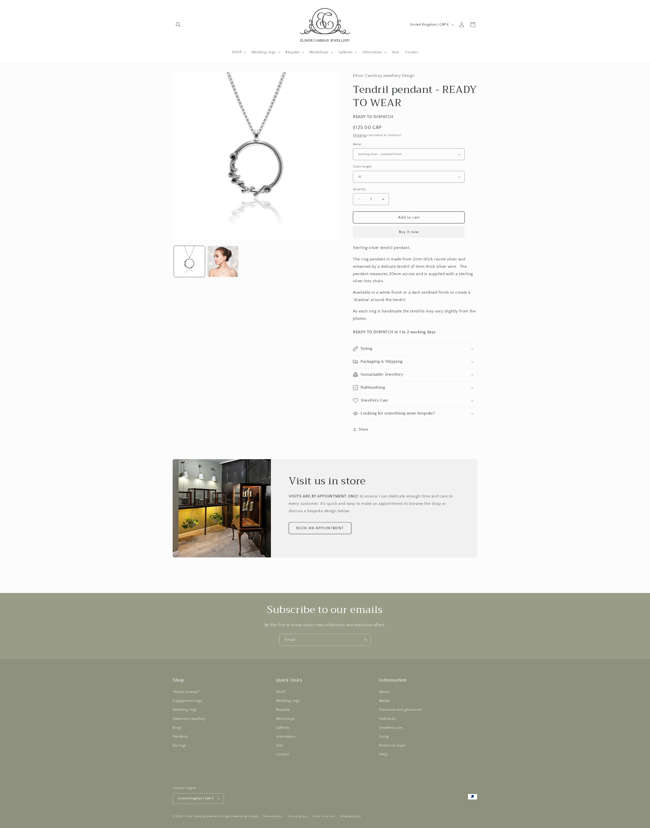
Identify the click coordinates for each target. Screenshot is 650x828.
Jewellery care (390, 728)
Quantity (359, 189)
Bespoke (283, 710)
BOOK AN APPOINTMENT (320, 528)
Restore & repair (392, 745)
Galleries (283, 728)
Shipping (359, 135)
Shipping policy (350, 816)
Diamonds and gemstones (400, 710)
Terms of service (323, 816)
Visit (279, 745)
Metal (357, 144)
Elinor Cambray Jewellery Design (207, 816)
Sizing (384, 737)
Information (286, 737)
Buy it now (409, 232)
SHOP (281, 692)
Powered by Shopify (245, 816)
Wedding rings (185, 710)
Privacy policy (297, 816)
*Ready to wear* (186, 692)
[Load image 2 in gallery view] (222, 261)
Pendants (180, 737)
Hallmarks (387, 719)
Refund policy (273, 816)
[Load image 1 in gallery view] (189, 261)
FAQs (383, 754)
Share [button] (363, 429)
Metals (384, 701)
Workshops (285, 719)
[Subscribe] (364, 640)
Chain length (362, 166)
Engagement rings (187, 701)
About (384, 692)
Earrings (179, 745)
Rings (177, 728)
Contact (282, 754)
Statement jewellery (189, 719)
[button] (178, 24)
